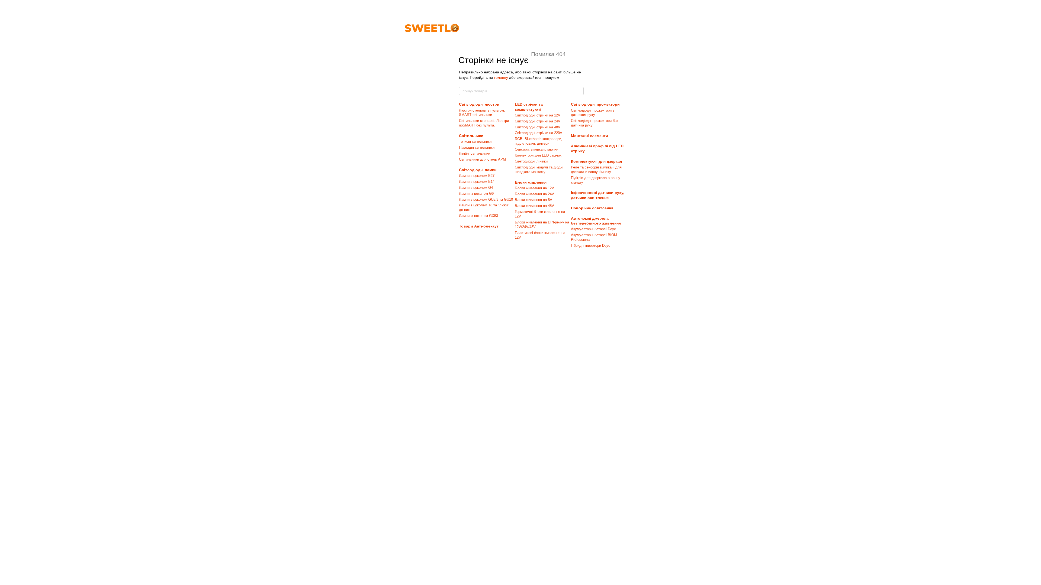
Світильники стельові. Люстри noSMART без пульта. (484, 123)
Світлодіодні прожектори (595, 104)
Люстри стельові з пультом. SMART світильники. (482, 112)
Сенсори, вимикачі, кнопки (536, 149)
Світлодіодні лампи (478, 170)
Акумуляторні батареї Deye (593, 229)
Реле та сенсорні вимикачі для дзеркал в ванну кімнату (596, 169)
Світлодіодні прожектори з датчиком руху (592, 112)
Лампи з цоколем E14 (476, 182)
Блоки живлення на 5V (533, 200)
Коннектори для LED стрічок (538, 155)
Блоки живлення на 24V (534, 194)
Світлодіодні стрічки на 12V (537, 115)
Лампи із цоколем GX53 (478, 216)
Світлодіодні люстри (479, 104)
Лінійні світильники (474, 153)
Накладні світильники (476, 147)
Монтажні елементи (589, 136)
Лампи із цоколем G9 (476, 193)
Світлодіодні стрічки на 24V (537, 121)
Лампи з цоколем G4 (476, 188)
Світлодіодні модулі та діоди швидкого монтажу (539, 169)
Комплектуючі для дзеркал (596, 161)
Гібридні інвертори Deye (590, 245)
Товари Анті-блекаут (479, 226)
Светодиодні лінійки (531, 161)
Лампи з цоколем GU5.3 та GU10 (486, 199)
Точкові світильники (475, 141)
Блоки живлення (531, 182)
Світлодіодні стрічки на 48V (537, 127)
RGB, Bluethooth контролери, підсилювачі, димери (538, 141)
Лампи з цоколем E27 (476, 176)
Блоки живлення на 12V (534, 188)
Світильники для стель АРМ (482, 159)
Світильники (471, 136)
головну (501, 77)
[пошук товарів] (579, 91)
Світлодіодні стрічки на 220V (538, 133)
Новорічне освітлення (592, 208)
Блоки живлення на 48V (534, 206)
